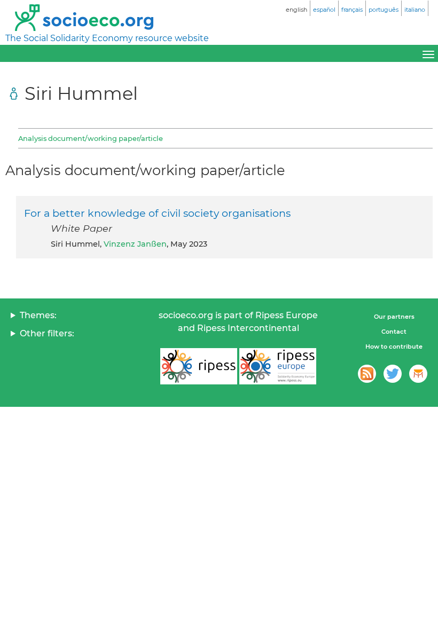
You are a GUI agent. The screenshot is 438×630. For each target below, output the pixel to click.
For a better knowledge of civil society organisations (157, 213)
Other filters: (47, 333)
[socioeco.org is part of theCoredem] (418, 374)
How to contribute (394, 346)
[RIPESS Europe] (277, 366)
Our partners (394, 316)
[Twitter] (393, 374)
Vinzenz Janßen (135, 244)
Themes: (38, 315)
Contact (393, 331)
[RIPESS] (198, 366)
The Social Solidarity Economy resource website (107, 38)
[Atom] (367, 374)
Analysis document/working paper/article (90, 138)
